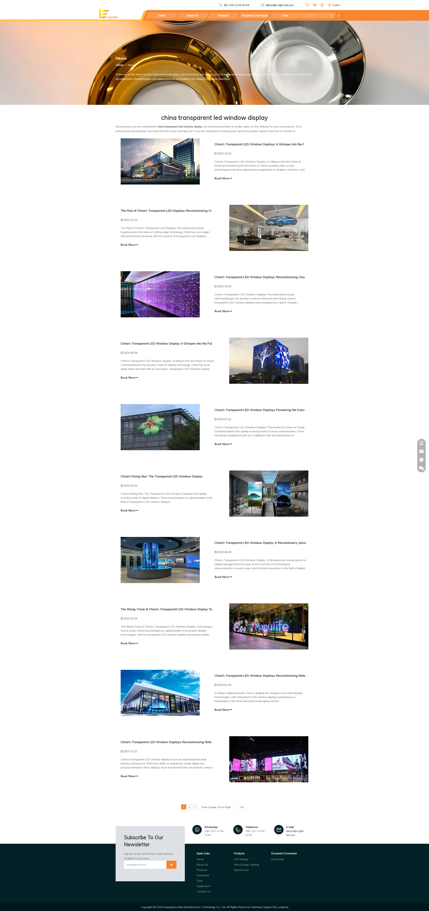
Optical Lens (241, 870)
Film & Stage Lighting (246, 864)
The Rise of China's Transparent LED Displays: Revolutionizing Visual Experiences (178, 211)
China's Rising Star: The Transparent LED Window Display (161, 476)
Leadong (283, 907)
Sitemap (256, 907)
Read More (221, 178)
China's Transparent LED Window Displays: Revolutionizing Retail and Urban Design (273, 676)
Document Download (254, 15)
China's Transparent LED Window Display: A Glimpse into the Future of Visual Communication (187, 343)
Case (285, 15)
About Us (192, 15)
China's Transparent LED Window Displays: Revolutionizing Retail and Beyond (176, 742)
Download (203, 875)
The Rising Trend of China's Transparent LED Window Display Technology (173, 609)
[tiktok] (322, 5)
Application (203, 886)
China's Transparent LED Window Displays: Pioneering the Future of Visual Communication (278, 410)
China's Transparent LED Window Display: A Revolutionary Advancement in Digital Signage (279, 543)
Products (224, 15)
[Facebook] (307, 5)
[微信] (315, 5)
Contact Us (203, 891)
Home (162, 15)
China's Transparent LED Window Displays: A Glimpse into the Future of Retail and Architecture (281, 144)
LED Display (241, 859)
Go (242, 807)
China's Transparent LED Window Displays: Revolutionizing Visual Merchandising (271, 277)
